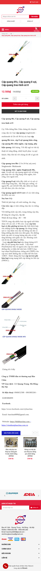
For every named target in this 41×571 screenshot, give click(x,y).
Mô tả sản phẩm (20, 111)
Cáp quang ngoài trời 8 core (13, 193)
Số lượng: (5, 98)
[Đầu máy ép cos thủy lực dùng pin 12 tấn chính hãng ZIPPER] (11, 442)
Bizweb (24, 568)
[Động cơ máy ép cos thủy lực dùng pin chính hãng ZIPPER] (30, 442)
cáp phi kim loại (14, 242)
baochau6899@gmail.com (18, 414)
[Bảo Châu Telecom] (20, 10)
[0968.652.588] (6, 566)
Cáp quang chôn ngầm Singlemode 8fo (18, 170)
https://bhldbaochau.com (20, 421)
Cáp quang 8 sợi (8, 181)
